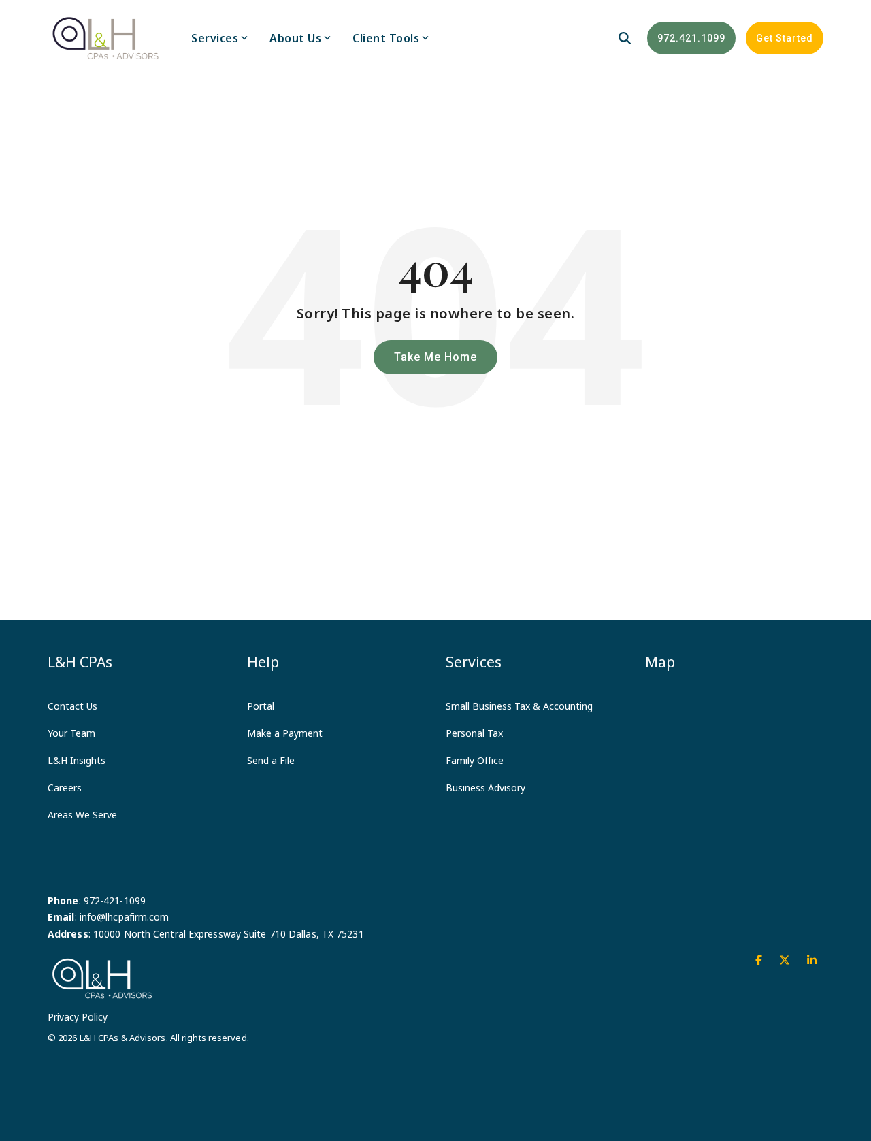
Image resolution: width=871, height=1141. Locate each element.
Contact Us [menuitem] (72, 705)
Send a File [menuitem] (271, 760)
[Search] (625, 38)
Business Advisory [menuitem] (485, 787)
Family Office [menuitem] (475, 760)
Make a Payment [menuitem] (285, 733)
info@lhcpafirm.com (124, 916)
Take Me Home (435, 356)
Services (214, 38)
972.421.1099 (691, 38)
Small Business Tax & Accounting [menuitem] (519, 705)
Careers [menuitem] (65, 787)
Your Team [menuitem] (71, 733)
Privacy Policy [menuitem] (78, 1016)
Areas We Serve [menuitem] (82, 814)
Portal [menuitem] (260, 705)
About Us (295, 38)
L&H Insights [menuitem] (76, 760)
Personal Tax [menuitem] (474, 733)
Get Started (784, 38)
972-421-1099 (115, 900)
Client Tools (385, 38)
